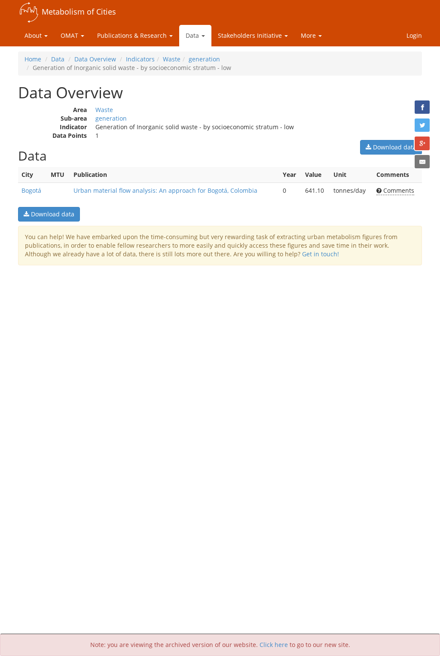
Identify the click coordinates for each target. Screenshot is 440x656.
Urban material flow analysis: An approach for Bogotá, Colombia (165, 190)
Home (32, 59)
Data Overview (95, 59)
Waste (171, 59)
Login (414, 35)
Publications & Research (132, 35)
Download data (393, 147)
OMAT (70, 35)
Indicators (140, 59)
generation (204, 59)
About (33, 35)
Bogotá (31, 190)
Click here (274, 645)
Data (193, 35)
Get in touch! (320, 254)
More (309, 35)
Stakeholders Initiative (251, 35)
